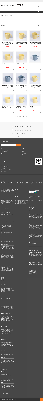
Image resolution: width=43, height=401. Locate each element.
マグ (13, 15)
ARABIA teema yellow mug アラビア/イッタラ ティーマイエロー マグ (7, 43)
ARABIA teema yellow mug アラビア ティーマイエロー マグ (21, 43)
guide (2, 11)
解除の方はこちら (25, 144)
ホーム (2, 15)
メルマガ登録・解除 (4, 166)
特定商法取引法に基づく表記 (6, 169)
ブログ (2, 165)
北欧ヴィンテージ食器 (8, 15)
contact (6, 11)
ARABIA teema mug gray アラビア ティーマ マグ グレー (35, 65)
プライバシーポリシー (4, 171)
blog (9, 11)
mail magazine (14, 11)
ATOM (4, 168)
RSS (1, 168)
